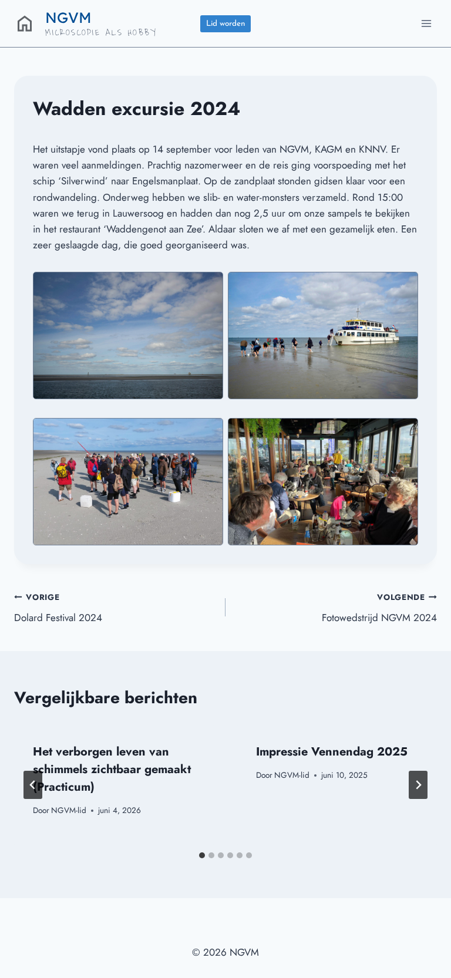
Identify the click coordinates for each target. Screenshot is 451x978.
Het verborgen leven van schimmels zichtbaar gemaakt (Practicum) (112, 769)
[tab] (202, 855)
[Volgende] (418, 785)
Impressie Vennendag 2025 (332, 751)
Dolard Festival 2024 (58, 608)
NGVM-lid (68, 810)
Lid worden (225, 24)
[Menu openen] (426, 23)
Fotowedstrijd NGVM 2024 (379, 608)
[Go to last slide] (32, 785)
